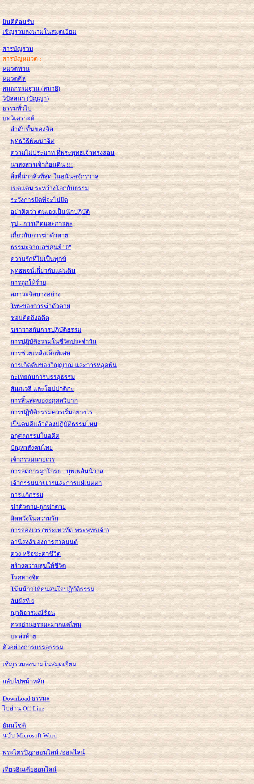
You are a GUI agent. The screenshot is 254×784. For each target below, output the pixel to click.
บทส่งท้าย (24, 636)
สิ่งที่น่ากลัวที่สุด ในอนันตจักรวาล (55, 176)
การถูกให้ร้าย (28, 282)
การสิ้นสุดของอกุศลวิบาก (44, 400)
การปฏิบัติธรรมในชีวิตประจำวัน (54, 341)
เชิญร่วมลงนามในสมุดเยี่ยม (39, 31)
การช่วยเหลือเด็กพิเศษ (40, 353)
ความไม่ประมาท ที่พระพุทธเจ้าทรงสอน (63, 152)
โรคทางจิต (25, 577)
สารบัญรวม (17, 48)
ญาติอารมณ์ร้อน (33, 612)
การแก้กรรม (27, 494)
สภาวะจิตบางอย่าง (36, 294)
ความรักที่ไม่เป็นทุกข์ (38, 258)
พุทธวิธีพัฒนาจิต (33, 140)
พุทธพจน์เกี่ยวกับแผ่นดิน (43, 270)
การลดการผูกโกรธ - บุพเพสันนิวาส (57, 471)
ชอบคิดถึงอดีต (30, 317)
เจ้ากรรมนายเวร (33, 459)
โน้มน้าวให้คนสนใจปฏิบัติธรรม (52, 589)
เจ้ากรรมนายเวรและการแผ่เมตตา (56, 483)
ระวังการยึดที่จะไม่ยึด (39, 199)
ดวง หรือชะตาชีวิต (36, 553)
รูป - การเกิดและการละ (41, 223)
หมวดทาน (16, 68)
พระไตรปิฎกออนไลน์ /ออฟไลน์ (43, 752)
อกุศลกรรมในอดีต (35, 435)
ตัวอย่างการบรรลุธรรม (33, 647)
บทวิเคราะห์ (18, 118)
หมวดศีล (14, 78)
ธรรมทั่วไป (17, 108)
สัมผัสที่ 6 (22, 600)
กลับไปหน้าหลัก (23, 681)
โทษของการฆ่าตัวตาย (40, 306)
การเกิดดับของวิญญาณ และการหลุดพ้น (64, 365)
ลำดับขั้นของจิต (32, 129)
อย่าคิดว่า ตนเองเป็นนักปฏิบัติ (50, 211)
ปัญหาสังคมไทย (32, 447)
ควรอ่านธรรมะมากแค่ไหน (46, 624)
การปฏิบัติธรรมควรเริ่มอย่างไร (52, 412)
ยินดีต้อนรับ (18, 21)
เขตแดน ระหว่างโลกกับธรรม (50, 188)
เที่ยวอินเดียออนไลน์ (29, 769)
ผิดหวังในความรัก (34, 518)
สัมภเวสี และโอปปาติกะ (42, 388)
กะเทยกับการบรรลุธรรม (43, 376)
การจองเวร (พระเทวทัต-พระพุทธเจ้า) (60, 530)
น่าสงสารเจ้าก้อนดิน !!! (42, 164)
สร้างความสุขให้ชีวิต (38, 565)
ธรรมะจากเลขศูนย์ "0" (41, 247)
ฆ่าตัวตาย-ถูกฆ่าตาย (38, 506)
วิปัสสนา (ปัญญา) (25, 98)
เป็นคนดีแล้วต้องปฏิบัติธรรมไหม (54, 424)
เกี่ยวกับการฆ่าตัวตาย (39, 235)
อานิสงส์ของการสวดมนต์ (44, 541)
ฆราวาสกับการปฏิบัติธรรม (46, 329)
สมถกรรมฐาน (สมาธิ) (31, 88)
